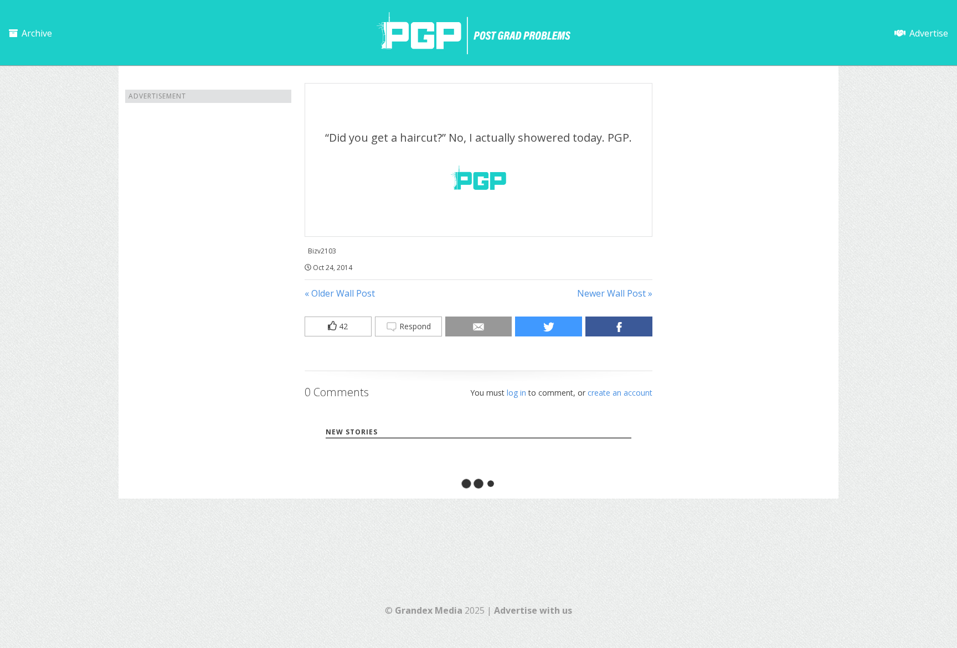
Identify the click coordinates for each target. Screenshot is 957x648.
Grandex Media (428, 610)
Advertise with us (533, 610)
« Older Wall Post (340, 293)
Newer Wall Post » (614, 293)
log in (516, 392)
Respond (414, 326)
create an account (620, 392)
